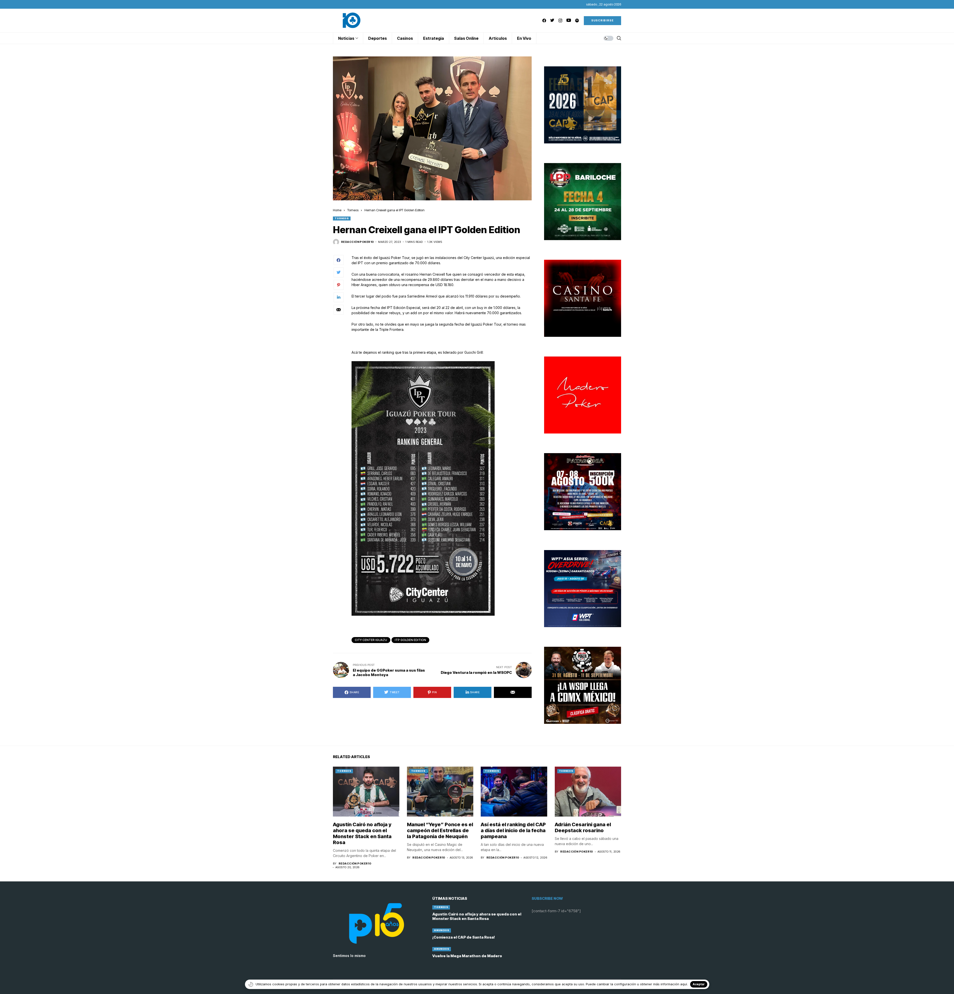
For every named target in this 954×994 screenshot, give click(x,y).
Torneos (352, 210)
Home (337, 210)
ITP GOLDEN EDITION (410, 640)
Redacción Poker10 (357, 242)
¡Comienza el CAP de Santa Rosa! (463, 937)
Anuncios (441, 930)
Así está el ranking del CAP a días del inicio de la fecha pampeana (513, 830)
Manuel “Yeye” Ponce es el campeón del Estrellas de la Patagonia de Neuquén (440, 830)
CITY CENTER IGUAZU (371, 640)
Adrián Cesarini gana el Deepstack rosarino (583, 827)
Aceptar (699, 984)
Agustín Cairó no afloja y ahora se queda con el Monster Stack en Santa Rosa (362, 833)
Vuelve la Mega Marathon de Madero (467, 955)
